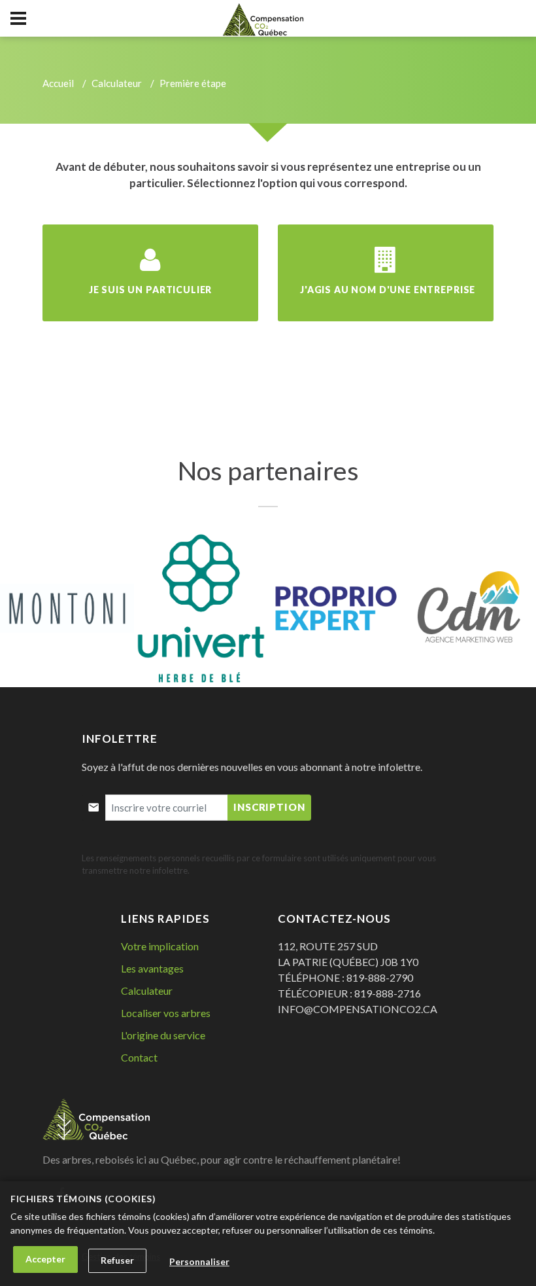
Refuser (117, 1260)
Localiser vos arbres (165, 1013)
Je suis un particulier (150, 289)
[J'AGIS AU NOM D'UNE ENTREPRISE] (386, 271)
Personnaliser (199, 1261)
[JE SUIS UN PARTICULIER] (150, 271)
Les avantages (152, 968)
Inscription (269, 807)
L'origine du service (163, 1035)
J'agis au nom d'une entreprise (387, 289)
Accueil (58, 83)
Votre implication (160, 946)
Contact (139, 1057)
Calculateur (117, 83)
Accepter (45, 1258)
